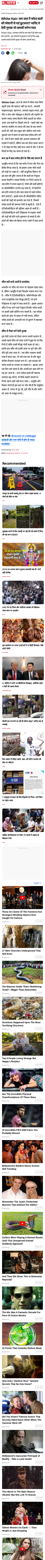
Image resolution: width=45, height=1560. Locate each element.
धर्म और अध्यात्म (6, 576)
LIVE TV (35, 3)
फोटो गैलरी (5, 652)
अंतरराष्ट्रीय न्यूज (6, 690)
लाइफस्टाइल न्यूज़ (6, 49)
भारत (3, 501)
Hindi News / (5, 9)
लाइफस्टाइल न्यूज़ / (15, 9)
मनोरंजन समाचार (6, 728)
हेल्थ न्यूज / (25, 9)
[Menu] (41, 2)
